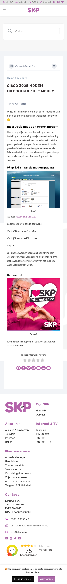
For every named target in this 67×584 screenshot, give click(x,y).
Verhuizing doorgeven (18, 473)
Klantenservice (17, 451)
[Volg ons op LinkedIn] (19, 539)
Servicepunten (13, 469)
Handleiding (12, 461)
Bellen (8, 441)
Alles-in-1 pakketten (17, 430)
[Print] (43, 368)
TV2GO (35, 2)
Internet (10, 438)
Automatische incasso (18, 481)
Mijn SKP (9, 2)
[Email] (48, 368)
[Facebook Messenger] (38, 368)
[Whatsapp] (33, 368)
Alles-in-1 (13, 424)
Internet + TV (44, 441)
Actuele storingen (15, 457)
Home (10, 77)
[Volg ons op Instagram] (58, 3)
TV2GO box (42, 434)
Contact (12, 494)
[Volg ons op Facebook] (54, 3)
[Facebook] (18, 368)
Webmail (22, 2)
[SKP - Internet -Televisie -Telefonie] (33, 10)
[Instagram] (23, 368)
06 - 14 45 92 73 (19, 525)
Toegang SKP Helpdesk (18, 485)
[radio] (25, 360)
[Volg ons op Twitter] (62, 3)
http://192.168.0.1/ (26, 216)
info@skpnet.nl (19, 532)
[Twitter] (28, 368)
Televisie (10, 434)
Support (47, 2)
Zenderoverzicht (15, 465)
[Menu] (4, 10)
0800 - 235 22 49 (20, 519)
